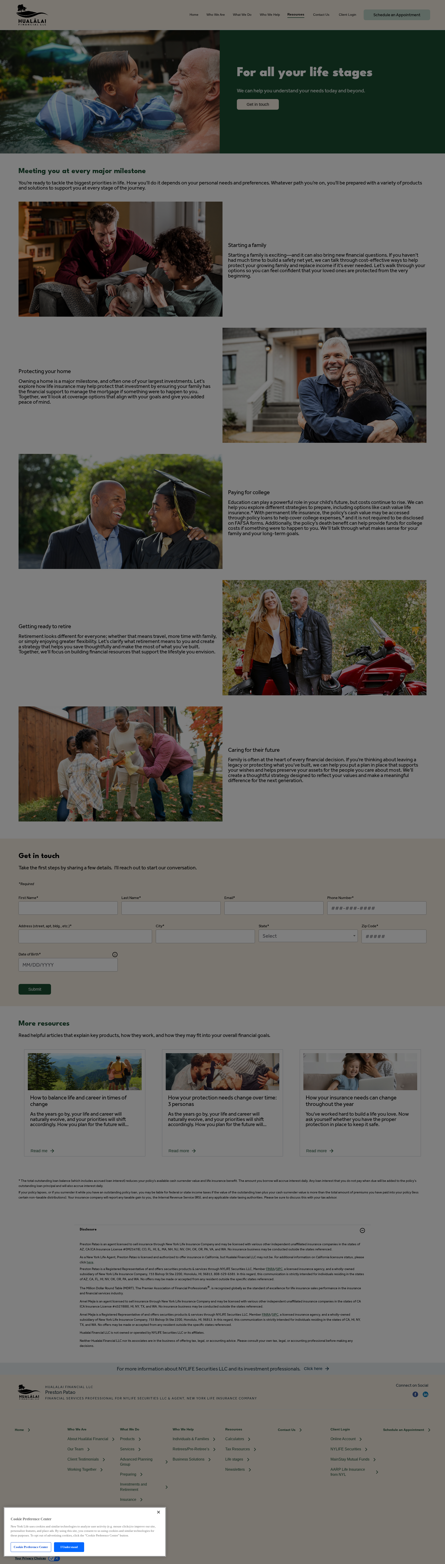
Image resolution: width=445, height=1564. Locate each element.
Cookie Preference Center (31, 1547)
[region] (85, 1532)
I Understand (69, 1547)
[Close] (158, 1512)
